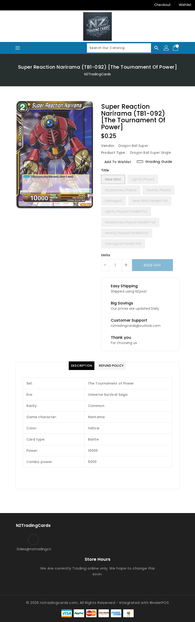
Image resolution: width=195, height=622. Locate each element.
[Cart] (176, 48)
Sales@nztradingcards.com (33, 548)
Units (105, 255)
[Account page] (166, 48)
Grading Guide (158, 161)
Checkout (162, 4)
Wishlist (185, 4)
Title (105, 170)
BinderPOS (159, 602)
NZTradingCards (97, 74)
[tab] (81, 365)
